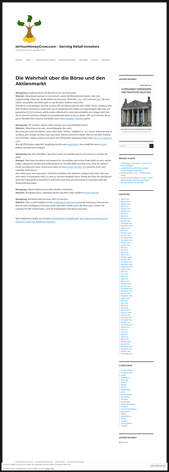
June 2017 (124, 332)
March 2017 (125, 339)
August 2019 (125, 269)
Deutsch (124, 382)
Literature (124, 407)
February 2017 (126, 342)
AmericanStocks (127, 370)
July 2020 (124, 247)
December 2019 (126, 262)
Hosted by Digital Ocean (75, 462)
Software (124, 421)
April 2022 (124, 216)
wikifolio (124, 426)
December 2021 (126, 223)
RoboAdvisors (126, 416)
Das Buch (106, 60)
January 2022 (125, 221)
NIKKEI (30, 112)
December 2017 (126, 318)
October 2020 (126, 243)
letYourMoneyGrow (128, 404)
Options (124, 414)
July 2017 (124, 330)
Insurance (124, 399)
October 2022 (126, 209)
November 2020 (126, 240)
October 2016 (125, 351)
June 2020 (124, 250)
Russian (124, 419)
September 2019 (127, 267)
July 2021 (124, 231)
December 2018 (126, 289)
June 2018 (124, 303)
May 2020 (124, 252)
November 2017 (126, 320)
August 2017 (125, 327)
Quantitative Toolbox (46, 60)
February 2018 (126, 313)
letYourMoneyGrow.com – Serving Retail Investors (57, 46)
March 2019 (125, 281)
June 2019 (124, 274)
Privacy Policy (60, 462)
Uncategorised (126, 423)
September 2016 (127, 354)
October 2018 (125, 293)
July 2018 (124, 301)
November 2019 (126, 264)
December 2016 (126, 347)
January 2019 (125, 286)
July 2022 (124, 214)
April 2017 (124, 337)
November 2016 (126, 349)
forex (123, 392)
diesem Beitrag (92, 193)
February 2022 (126, 218)
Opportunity (125, 411)
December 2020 (126, 238)
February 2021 (126, 233)
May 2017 (124, 334)
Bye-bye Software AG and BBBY (132, 183)
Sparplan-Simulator (75, 118)
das (54, 176)
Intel (80, 99)
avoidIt (123, 375)
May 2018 (124, 305)
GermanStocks (126, 394)
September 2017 (127, 325)
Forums (94, 60)
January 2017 (125, 344)
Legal (28, 60)
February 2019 (126, 284)
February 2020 (126, 257)
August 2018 (125, 298)
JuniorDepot (125, 402)
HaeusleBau (125, 397)
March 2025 (125, 199)
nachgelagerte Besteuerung (65, 202)
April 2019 (124, 279)
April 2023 (124, 206)
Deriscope (124, 380)
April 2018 (124, 308)
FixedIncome (125, 390)
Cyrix (98, 99)
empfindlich (73, 144)
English (123, 385)
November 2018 (126, 291)
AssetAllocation (126, 373)
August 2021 (125, 228)
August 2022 (125, 211)
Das (47, 176)
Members (83, 60)
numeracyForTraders (128, 409)
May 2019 (124, 276)
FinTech (124, 387)
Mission (19, 60)
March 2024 (125, 202)
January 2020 (125, 260)
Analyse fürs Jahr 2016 (76, 167)
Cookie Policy (49, 468)
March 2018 (125, 310)
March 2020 (125, 255)
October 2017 (125, 322)
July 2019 (124, 272)
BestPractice (125, 378)
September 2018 (127, 296)
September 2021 (127, 226)
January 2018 (125, 315)
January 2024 (125, 204)
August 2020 (125, 245)
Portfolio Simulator (67, 60)
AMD (85, 99)
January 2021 (125, 235)
